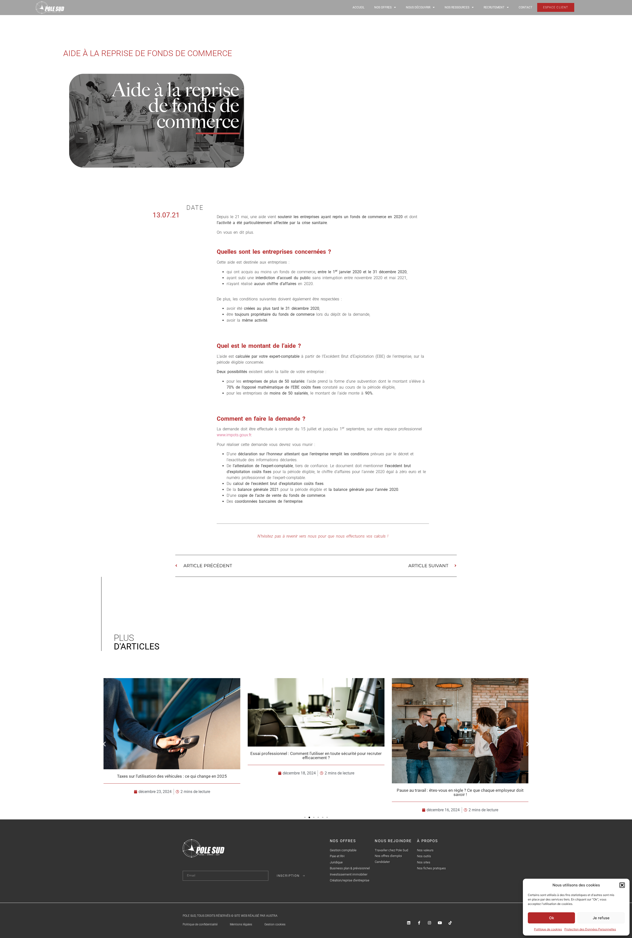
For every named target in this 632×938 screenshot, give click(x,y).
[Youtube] (440, 923)
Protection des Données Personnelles (590, 929)
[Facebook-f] (419, 923)
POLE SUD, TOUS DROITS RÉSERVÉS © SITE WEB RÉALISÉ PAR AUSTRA (230, 915)
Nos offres (383, 7)
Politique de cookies (548, 929)
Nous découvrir (418, 7)
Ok (551, 918)
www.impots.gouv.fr (234, 435)
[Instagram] (429, 923)
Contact (525, 7)
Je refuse (601, 918)
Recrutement (494, 7)
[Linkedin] (409, 923)
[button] (622, 885)
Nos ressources (457, 7)
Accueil (358, 7)
